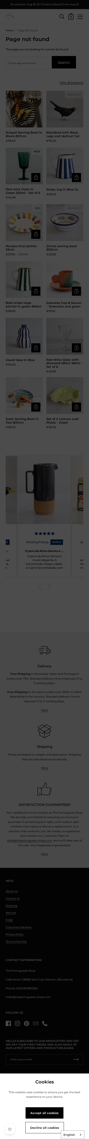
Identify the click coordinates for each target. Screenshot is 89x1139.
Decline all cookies (44, 1127)
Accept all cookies (44, 1113)
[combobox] (72, 1134)
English (69, 1135)
